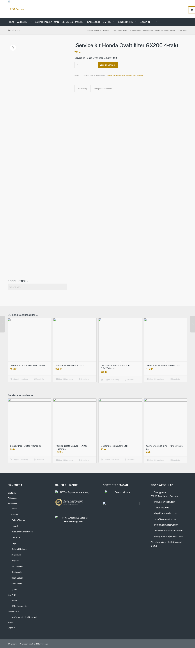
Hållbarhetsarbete (19, 606)
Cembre (14, 514)
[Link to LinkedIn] (176, 9)
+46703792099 (161, 507)
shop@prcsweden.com (165, 513)
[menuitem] (186, 20)
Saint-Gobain (17, 577)
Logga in (145, 21)
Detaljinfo (39, 379)
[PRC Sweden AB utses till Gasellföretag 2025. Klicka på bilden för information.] (73, 521)
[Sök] (155, 22)
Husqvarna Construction (22, 531)
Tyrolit (14, 589)
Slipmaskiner (138, 75)
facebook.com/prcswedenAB (168, 530)
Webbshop (23, 21)
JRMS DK (15, 537)
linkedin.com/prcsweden (166, 524)
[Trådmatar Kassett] (192, 324)
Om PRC (107, 21)
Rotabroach (16, 572)
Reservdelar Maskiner (124, 75)
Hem (11, 21)
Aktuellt (14, 600)
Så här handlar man (47, 21)
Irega (13, 543)
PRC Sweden (23, 643)
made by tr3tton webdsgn (38, 643)
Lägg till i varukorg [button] (20, 379)
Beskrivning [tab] (82, 88)
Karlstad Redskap (19, 549)
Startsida (12, 492)
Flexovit (14, 525)
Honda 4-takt (110, 75)
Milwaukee (16, 554)
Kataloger (93, 21)
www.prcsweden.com (164, 501)
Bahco (14, 508)
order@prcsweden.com (165, 519)
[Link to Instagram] (185, 9)
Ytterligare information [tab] (103, 88)
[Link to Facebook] (180, 9)
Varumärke (12, 503)
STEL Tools (16, 583)
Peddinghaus (17, 566)
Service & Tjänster (73, 21)
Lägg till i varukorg (107, 64)
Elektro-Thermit (18, 520)
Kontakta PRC (125, 21)
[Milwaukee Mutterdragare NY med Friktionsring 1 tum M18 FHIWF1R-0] (2, 324)
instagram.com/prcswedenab (168, 536)
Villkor (10, 622)
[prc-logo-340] (16, 9)
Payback (15, 560)
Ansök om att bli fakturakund (24, 617)
